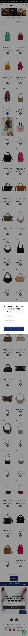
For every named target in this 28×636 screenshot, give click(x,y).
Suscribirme (14, 329)
